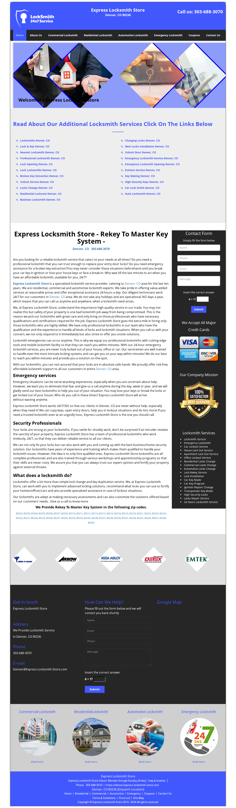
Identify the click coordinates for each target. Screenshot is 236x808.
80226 (19, 518)
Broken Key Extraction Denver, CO (41, 176)
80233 (72, 518)
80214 (94, 513)
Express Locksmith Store (31, 284)
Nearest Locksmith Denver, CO (39, 152)
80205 (42, 513)
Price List (124, 798)
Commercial (99, 793)
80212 (87, 513)
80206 (49, 513)
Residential (81, 793)
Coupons (194, 35)
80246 (132, 518)
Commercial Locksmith (63, 35)
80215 (102, 513)
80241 (125, 518)
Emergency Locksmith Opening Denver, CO (152, 164)
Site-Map (138, 798)
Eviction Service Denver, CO (142, 170)
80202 (19, 513)
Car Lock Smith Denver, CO (142, 188)
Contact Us (213, 35)
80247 (140, 518)
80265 (91, 522)
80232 (64, 518)
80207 (57, 513)
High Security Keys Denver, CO (144, 182)
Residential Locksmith (98, 35)
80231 (57, 518)
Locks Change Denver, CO (36, 188)
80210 (72, 513)
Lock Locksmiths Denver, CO (38, 170)
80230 (49, 518)
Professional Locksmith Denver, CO (42, 158)
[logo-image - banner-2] (118, 75)
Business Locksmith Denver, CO (40, 199)
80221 (140, 513)
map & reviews (157, 780)
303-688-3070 (208, 11)
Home (20, 35)
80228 (34, 518)
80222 (147, 513)
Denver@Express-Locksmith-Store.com (40, 669)
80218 (117, 513)
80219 (125, 513)
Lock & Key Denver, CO (34, 146)
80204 (34, 513)
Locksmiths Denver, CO (35, 140)
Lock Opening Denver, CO (36, 164)
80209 (64, 513)
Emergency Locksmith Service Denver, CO (151, 158)
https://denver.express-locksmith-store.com (132, 785)
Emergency (134, 793)
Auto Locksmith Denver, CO (142, 193)
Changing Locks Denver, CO (142, 140)
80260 (162, 518)
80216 (110, 513)
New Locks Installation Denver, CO (147, 146)
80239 (117, 518)
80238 (110, 518)
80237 (102, 518)
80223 (155, 513)
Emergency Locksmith (168, 35)
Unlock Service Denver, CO (37, 182)
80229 (42, 518)
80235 (87, 518)
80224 (162, 513)
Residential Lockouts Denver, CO (41, 193)
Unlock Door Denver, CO (140, 152)
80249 (147, 518)
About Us (36, 35)
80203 (26, 513)
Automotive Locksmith (133, 35)
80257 (155, 518)
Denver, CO (81, 249)
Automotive (117, 793)
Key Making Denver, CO (140, 176)
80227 (26, 518)
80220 (132, 513)
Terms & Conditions (104, 798)
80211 (79, 513)
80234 (79, 518)
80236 (94, 518)
